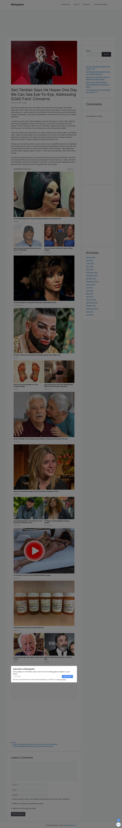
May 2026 (89, 266)
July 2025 (89, 287)
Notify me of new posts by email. (24, 808)
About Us (76, 4)
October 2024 (91, 306)
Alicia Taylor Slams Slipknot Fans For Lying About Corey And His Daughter (35, 744)
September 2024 (92, 309)
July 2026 (89, 260)
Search (88, 51)
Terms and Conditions (100, 4)
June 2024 (90, 315)
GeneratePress (71, 825)
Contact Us (86, 4)
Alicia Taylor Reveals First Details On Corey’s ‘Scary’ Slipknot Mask (33, 746)
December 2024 (92, 303)
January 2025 (91, 300)
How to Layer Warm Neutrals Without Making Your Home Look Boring (97, 85)
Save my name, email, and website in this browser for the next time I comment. (41, 799)
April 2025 (89, 297)
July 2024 (89, 312)
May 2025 (89, 293)
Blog (14, 742)
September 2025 (92, 281)
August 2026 (90, 257)
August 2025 (90, 284)
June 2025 (90, 290)
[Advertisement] (61, 22)
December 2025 (92, 272)
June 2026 (90, 263)
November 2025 (92, 275)
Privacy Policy (65, 4)
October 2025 (91, 278)
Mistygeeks (17, 4)
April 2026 (89, 269)
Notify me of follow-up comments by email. (28, 803)
